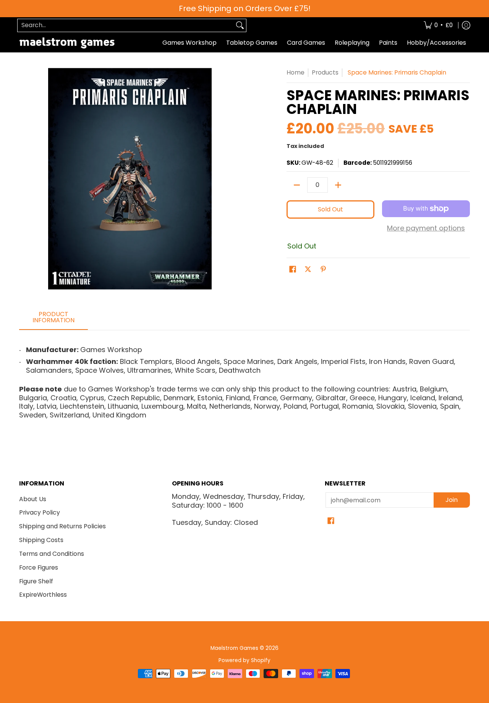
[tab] (53, 319)
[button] (292, 270)
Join (451, 499)
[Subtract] (297, 185)
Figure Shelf (36, 581)
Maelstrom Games (234, 648)
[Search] (240, 25)
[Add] (338, 185)
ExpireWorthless (43, 594)
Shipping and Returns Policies (62, 526)
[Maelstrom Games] (67, 43)
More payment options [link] (426, 228)
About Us (32, 499)
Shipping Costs (41, 540)
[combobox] (126, 25)
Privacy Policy (39, 512)
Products (325, 72)
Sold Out (330, 209)
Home (295, 72)
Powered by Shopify (244, 660)
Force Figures (38, 567)
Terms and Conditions (51, 553)
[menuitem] (438, 25)
